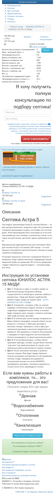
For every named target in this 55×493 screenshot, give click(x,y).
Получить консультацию (27, 2)
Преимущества (14, 5)
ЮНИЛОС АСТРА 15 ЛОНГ (13, 201)
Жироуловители (14, 13)
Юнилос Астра (16, 26)
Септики (11, 8)
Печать (46, 50)
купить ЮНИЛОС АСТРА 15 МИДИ (28, 301)
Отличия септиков (15, 16)
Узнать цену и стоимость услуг (27, 435)
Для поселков (13, 10)
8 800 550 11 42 (23, 491)
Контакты (11, 21)
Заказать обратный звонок (41, 491)
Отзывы (10, 18)
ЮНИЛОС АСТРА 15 (35, 26)
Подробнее (46, 196)
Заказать (27, 36)
